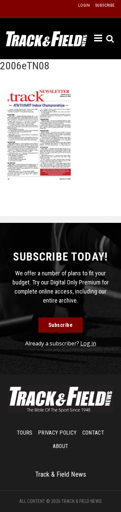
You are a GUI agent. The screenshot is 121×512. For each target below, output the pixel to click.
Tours (25, 433)
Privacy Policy (57, 433)
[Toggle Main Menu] (98, 38)
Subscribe (60, 325)
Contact (93, 433)
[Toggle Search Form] (110, 39)
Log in (88, 343)
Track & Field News (46, 39)
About (61, 446)
